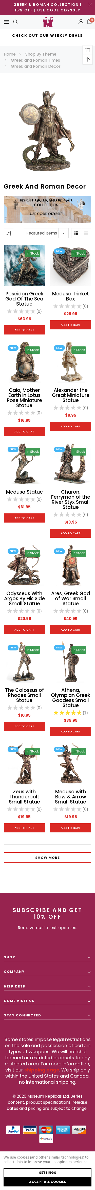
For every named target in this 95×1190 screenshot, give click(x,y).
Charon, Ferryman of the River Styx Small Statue (70, 500)
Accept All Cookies (47, 1181)
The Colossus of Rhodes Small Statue (24, 695)
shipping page (41, 1070)
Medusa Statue (24, 492)
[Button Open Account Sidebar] (81, 22)
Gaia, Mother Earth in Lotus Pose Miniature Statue (24, 398)
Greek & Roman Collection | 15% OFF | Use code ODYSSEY (47, 7)
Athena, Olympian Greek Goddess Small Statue (70, 698)
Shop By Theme (40, 54)
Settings (47, 1172)
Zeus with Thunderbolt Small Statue (24, 796)
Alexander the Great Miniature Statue (70, 395)
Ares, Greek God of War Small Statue (70, 598)
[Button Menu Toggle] (6, 22)
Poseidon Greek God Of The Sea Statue (24, 298)
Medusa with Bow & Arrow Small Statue (70, 796)
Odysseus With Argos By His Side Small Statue (24, 598)
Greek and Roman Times (35, 60)
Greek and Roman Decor (36, 66)
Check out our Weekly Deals (47, 35)
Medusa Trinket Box (70, 296)
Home (10, 54)
